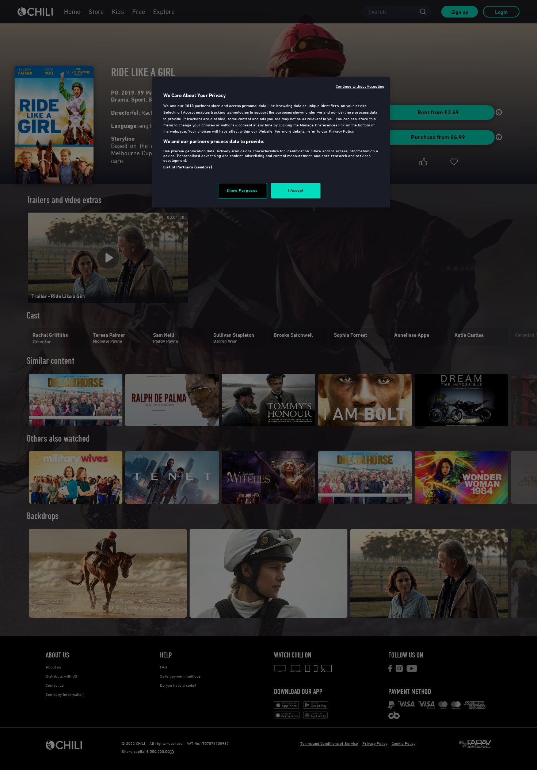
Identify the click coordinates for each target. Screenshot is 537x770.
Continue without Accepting (360, 86)
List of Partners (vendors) (187, 166)
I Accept (296, 190)
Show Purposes (242, 190)
